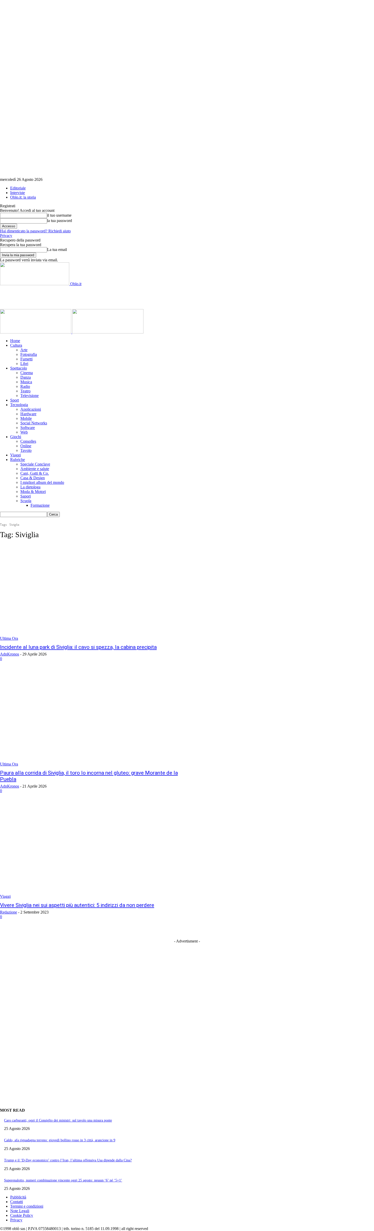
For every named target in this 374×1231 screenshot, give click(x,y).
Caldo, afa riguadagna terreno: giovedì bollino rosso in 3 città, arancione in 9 (59, 1140)
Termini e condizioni (26, 1206)
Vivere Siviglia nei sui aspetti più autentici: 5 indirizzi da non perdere (77, 905)
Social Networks (33, 423)
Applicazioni (30, 409)
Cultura (16, 345)
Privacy (6, 235)
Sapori (25, 496)
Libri (24, 363)
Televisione (29, 395)
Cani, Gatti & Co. (34, 473)
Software (27, 427)
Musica (26, 382)
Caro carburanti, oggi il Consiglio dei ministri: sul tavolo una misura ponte (58, 1120)
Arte (23, 350)
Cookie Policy (21, 1215)
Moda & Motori (33, 491)
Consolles (28, 441)
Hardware (28, 414)
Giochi (15, 437)
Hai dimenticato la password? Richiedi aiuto (35, 231)
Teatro (25, 391)
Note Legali (19, 1211)
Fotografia (28, 354)
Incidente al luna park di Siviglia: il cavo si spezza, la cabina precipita (78, 647)
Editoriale (18, 188)
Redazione (8, 912)
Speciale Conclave (35, 464)
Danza (25, 377)
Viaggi (15, 455)
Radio (25, 386)
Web (24, 432)
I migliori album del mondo (42, 482)
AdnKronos (9, 654)
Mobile (26, 418)
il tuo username (59, 215)
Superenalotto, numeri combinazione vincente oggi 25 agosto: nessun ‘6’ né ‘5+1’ (63, 1180)
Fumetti (26, 359)
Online (25, 446)
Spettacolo (18, 368)
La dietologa (30, 487)
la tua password (59, 220)
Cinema (26, 373)
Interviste (17, 192)
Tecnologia (19, 405)
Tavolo (26, 450)
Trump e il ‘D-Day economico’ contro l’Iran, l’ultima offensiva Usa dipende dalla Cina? (68, 1160)
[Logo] (36, 332)
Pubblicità (18, 1197)
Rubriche (17, 459)
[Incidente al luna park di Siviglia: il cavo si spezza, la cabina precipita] (96, 592)
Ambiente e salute (34, 469)
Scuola (25, 501)
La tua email (57, 249)
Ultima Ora (9, 638)
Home (15, 341)
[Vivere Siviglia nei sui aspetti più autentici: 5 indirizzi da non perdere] (96, 850)
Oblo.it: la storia (23, 197)
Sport (14, 400)
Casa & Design (32, 478)
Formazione (40, 505)
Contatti (16, 1202)
